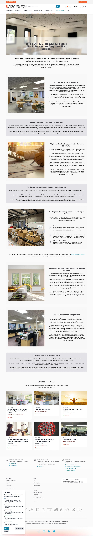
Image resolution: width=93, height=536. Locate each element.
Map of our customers (38, 497)
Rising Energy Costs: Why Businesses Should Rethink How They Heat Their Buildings (37, 13)
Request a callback (38, 495)
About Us (35, 490)
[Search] (58, 6)
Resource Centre (60, 10)
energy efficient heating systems (71, 294)
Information (9, 478)
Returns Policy (37, 485)
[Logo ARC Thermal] (15, 6)
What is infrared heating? (11, 480)
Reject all (6, 531)
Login (84, 6)
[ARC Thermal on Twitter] (43, 531)
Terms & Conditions (48, 521)
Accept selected (19, 528)
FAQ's (7, 483)
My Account (36, 482)
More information (8, 508)
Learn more (16, 496)
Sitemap (36, 501)
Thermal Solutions (49, 10)
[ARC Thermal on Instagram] (54, 531)
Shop (68, 10)
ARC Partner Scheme (38, 492)
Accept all (6, 528)
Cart (34, 480)
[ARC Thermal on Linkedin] (49, 531)
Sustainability (9, 10)
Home (7, 13)
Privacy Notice (57, 521)
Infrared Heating (38, 10)
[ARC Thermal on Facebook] (38, 531)
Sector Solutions (27, 10)
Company (36, 488)
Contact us (36, 494)
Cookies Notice (64, 521)
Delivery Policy (37, 483)
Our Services (17, 10)
